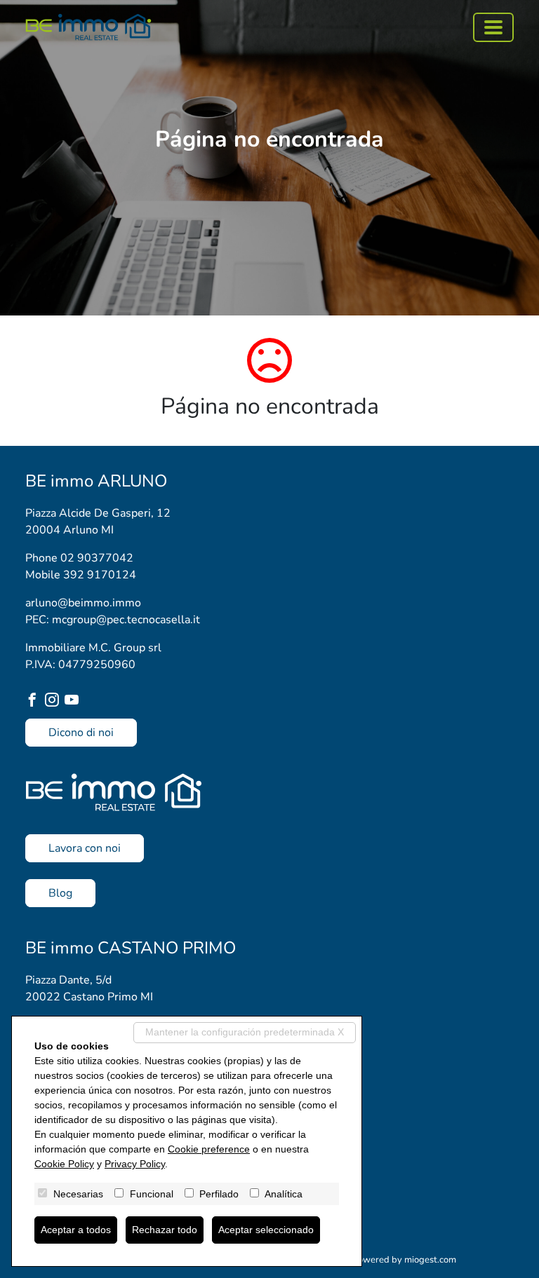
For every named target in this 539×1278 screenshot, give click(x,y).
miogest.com (430, 1259)
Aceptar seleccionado (266, 1229)
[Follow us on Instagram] (55, 701)
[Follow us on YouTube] (74, 701)
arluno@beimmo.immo (83, 603)
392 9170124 (99, 575)
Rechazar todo (164, 1229)
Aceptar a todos (76, 1229)
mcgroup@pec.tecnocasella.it (126, 619)
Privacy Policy (135, 1163)
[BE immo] (88, 27)
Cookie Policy (64, 1163)
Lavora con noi (84, 848)
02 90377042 (96, 558)
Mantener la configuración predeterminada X (244, 1032)
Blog (60, 893)
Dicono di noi (81, 732)
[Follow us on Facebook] (35, 701)
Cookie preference (209, 1149)
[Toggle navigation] (493, 27)
